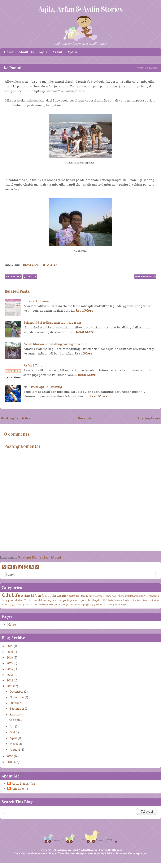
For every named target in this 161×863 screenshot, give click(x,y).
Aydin (72, 52)
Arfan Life (13, 276)
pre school (87, 600)
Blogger (117, 850)
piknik (126, 595)
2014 (9, 669)
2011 (9, 686)
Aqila (43, 52)
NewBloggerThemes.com (86, 853)
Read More (84, 310)
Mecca (28, 600)
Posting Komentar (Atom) (39, 557)
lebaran (134, 595)
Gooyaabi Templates (133, 853)
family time (87, 595)
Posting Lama (148, 418)
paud (63, 604)
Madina (18, 600)
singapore (8, 600)
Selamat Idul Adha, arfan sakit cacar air (52, 322)
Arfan (57, 52)
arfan (42, 596)
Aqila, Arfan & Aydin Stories (80, 9)
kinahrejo (20, 604)
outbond (50, 604)
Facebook (32, 264)
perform (75, 600)
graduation (153, 600)
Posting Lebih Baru (16, 418)
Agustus (15, 714)
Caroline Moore (36, 853)
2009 (10, 762)
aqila (52, 596)
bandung (154, 595)
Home (9, 52)
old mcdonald (39, 604)
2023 (9, 646)
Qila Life (29, 276)
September (17, 708)
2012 (9, 680)
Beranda (85, 418)
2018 (9, 652)
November (17, 697)
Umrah (36, 600)
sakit (103, 604)
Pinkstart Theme (36, 301)
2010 (9, 756)
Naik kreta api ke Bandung (42, 387)
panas (57, 604)
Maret (14, 743)
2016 (9, 657)
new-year (57, 600)
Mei (12, 732)
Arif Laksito (20, 788)
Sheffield (137, 600)
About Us (26, 52)
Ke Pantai (12, 67)
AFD (145, 595)
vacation (63, 595)
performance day (74, 604)
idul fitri (6, 604)
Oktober (15, 703)
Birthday (127, 600)
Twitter (51, 264)
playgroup (88, 604)
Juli (12, 726)
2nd (110, 600)
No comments (145, 276)
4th (114, 600)
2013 (105, 600)
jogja (12, 604)
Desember (16, 691)
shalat (110, 604)
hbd (120, 595)
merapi (28, 604)
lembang (46, 600)
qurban (97, 604)
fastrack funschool (105, 595)
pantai (66, 600)
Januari (15, 749)
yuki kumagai (119, 604)
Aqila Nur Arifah (23, 783)
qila (141, 595)
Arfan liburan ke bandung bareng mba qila (54, 344)
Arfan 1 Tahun (33, 365)
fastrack (74, 595)
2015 (9, 663)
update (98, 600)
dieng (145, 600)
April (13, 738)
